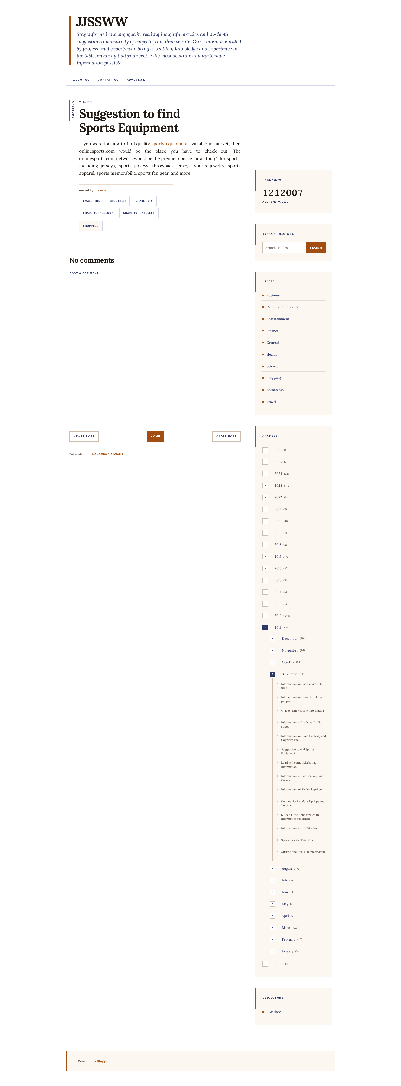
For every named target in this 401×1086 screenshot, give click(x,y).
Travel (271, 402)
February (288, 939)
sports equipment (170, 143)
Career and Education (283, 307)
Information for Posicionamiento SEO (302, 686)
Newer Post (84, 436)
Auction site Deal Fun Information (303, 852)
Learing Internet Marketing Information (299, 764)
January (287, 951)
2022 (278, 497)
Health (272, 354)
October (288, 662)
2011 (278, 627)
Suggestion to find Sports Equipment (297, 751)
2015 (278, 580)
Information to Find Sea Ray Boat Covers (302, 778)
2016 (278, 568)
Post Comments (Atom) (106, 454)
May (285, 904)
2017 (278, 556)
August (287, 868)
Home (155, 436)
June (285, 892)
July (285, 880)
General (273, 343)
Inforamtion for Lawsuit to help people (301, 699)
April (285, 916)
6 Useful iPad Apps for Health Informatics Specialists (300, 816)
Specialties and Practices (297, 840)
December (290, 638)
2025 (278, 462)
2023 (278, 485)
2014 (278, 592)
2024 (278, 474)
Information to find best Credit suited (301, 724)
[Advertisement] (293, 130)
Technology (275, 390)
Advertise (136, 79)
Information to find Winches (299, 828)
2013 (278, 604)
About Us (81, 79)
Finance (273, 331)
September (290, 674)
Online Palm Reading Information (302, 710)
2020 (278, 521)
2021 (278, 509)
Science (272, 366)
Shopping (91, 226)
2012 (278, 616)
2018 (278, 545)
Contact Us (108, 79)
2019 (278, 533)
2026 (278, 450)
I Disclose (274, 1012)
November (290, 650)
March (286, 927)
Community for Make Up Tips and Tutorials (302, 803)
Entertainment (278, 319)
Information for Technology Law (302, 789)
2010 (278, 964)
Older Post (226, 436)
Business (273, 295)
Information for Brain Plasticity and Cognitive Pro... (303, 738)
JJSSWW (102, 21)
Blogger (103, 1061)
